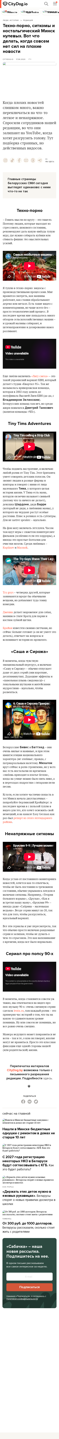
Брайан (7, 628)
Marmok (22, 547)
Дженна (8, 612)
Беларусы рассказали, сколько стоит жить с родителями (28, 1227)
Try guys (8, 592)
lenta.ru (19, 1010)
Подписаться (29, 1287)
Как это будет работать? (28, 1163)
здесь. (48, 1078)
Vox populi (8, 1187)
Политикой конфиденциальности (22, 1298)
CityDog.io (8, 59)
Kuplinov (8, 547)
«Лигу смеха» (39, 376)
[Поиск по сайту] (46, 4)
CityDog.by (15, 1070)
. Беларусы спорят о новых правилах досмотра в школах (28, 1198)
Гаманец (6, 1218)
